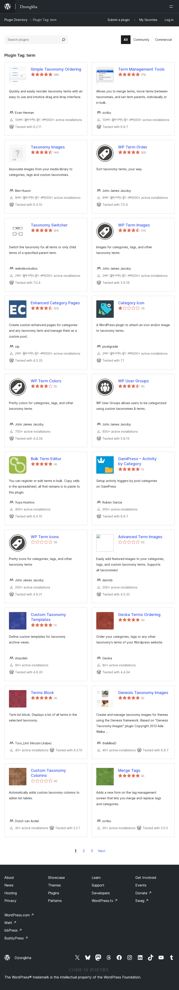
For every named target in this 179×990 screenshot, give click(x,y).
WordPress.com (19, 915)
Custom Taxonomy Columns (48, 773)
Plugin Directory (16, 20)
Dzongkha (23, 958)
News (9, 885)
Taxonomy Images (48, 147)
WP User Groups (133, 381)
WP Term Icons (45, 536)
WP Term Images (134, 225)
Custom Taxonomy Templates (48, 617)
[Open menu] (172, 6)
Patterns (55, 900)
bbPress (13, 930)
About (9, 877)
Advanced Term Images (140, 536)
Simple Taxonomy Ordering (56, 69)
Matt (10, 922)
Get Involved (145, 877)
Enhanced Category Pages (55, 303)
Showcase (56, 877)
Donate (143, 893)
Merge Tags (129, 770)
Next (101, 851)
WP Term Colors (46, 381)
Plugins (53, 893)
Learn (96, 877)
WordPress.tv (105, 900)
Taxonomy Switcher (49, 225)
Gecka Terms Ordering (139, 614)
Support (98, 885)
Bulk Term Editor (46, 458)
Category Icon (131, 303)
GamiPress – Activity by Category (137, 461)
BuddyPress (16, 938)
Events (140, 885)
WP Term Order (132, 147)
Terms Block (42, 692)
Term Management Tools (141, 69)
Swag (142, 900)
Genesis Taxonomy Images (143, 692)
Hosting (10, 893)
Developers (101, 893)
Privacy (10, 900)
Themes (54, 885)
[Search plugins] (63, 39)
